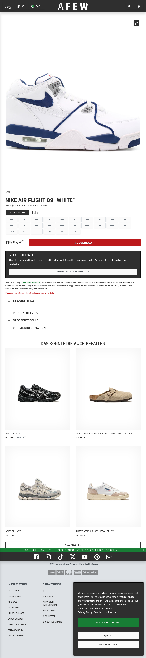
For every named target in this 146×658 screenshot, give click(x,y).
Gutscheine (13, 590)
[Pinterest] (97, 557)
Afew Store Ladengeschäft (50, 603)
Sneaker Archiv (16, 636)
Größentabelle (25, 320)
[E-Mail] (109, 557)
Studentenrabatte (52, 622)
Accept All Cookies (108, 622)
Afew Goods (49, 610)
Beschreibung (23, 301)
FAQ (37, 6)
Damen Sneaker (15, 619)
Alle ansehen (73, 544)
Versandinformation (29, 328)
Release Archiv (15, 630)
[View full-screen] (136, 23)
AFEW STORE (73, 6)
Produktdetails (25, 313)
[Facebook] (36, 557)
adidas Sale (13, 607)
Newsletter (49, 616)
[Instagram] (48, 557)
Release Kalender (17, 624)
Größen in (16, 212)
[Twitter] (73, 557)
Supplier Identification (105, 612)
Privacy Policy (85, 612)
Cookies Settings (108, 644)
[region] (108, 618)
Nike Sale (12, 602)
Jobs (45, 590)
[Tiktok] (61, 557)
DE (23, 6)
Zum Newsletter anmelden (73, 271)
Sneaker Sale (14, 596)
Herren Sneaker (16, 613)
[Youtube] (85, 557)
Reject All (108, 635)
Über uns (48, 596)
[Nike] (8, 192)
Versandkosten (31, 282)
